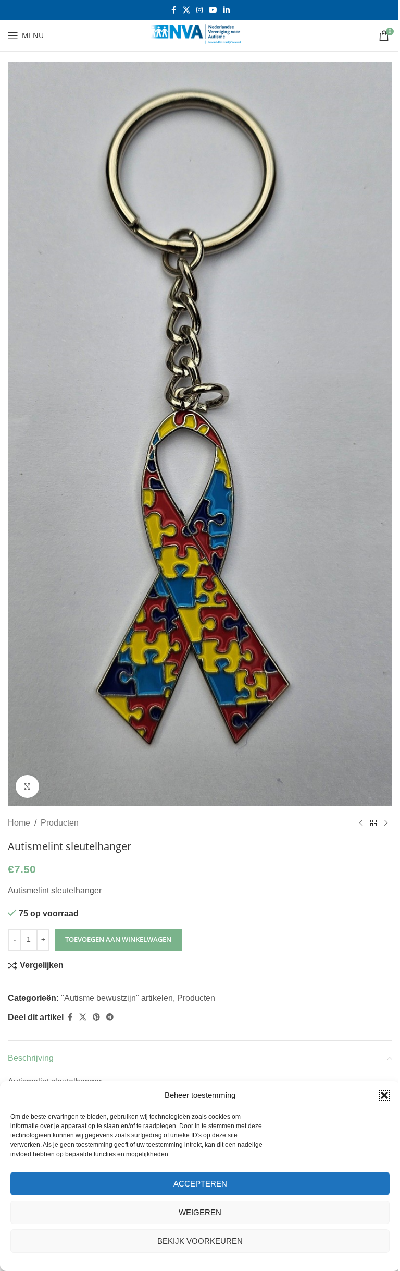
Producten (60, 822)
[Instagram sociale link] (199, 10)
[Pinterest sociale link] (96, 1017)
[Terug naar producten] (373, 823)
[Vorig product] (361, 823)
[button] (384, 1095)
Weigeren (200, 1212)
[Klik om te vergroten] (27, 786)
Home (19, 822)
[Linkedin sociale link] (226, 10)
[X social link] (186, 10)
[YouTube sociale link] (213, 10)
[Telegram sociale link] (110, 1017)
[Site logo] (200, 34)
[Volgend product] (386, 823)
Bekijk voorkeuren (200, 1241)
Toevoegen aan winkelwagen (118, 939)
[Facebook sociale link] (173, 10)
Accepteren (200, 1183)
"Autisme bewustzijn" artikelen (117, 998)
